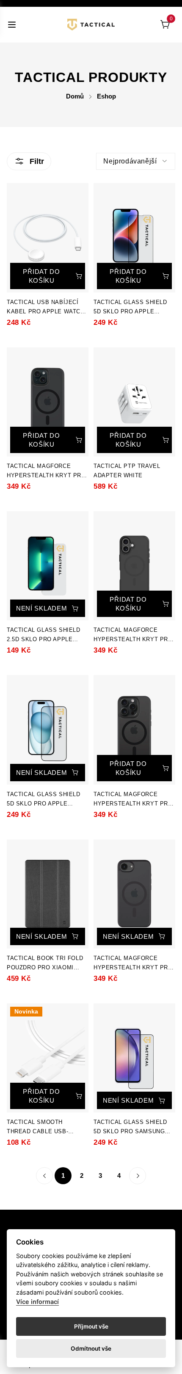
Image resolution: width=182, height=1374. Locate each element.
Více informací (37, 1301)
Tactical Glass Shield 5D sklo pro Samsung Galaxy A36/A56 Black (130, 1127)
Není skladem (41, 608)
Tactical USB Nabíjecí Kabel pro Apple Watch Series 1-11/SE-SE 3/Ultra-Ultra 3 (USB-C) (46, 307)
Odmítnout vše (91, 1348)
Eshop (106, 96)
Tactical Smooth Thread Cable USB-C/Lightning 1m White (41, 1127)
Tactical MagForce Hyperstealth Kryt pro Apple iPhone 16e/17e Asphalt (133, 963)
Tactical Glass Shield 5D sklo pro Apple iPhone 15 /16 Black (43, 799)
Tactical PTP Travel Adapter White (127, 471)
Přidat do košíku (41, 276)
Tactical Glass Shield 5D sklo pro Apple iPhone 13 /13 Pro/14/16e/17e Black (130, 307)
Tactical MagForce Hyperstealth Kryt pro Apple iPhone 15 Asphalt (47, 471)
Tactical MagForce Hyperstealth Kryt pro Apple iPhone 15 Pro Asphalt (133, 799)
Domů (75, 96)
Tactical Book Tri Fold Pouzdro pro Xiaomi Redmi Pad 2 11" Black (45, 963)
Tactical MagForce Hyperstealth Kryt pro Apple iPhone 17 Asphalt (134, 635)
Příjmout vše (91, 1326)
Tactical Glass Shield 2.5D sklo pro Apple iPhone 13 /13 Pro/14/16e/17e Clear (43, 635)
